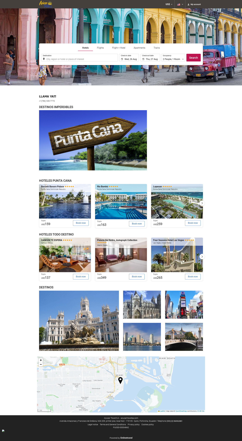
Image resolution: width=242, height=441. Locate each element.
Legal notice (93, 424)
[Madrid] (79, 321)
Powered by (121, 438)
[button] (169, 4)
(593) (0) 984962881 (174, 421)
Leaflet (162, 411)
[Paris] (184, 337)
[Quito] (142, 305)
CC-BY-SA (200, 411)
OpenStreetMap (181, 411)
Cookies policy (147, 424)
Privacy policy (134, 424)
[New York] (184, 305)
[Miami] (142, 337)
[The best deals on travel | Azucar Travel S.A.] (45, 4)
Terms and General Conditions (113, 424)
